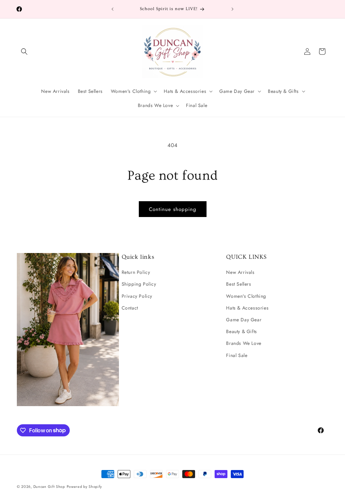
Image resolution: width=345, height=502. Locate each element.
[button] (24, 51)
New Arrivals (240, 272)
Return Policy (136, 272)
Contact (130, 307)
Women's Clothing (246, 296)
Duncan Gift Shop (49, 486)
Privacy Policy (137, 296)
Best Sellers (238, 284)
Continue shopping (172, 209)
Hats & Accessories (247, 307)
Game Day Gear (243, 319)
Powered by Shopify (84, 486)
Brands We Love (243, 343)
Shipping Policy (139, 284)
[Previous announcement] (112, 9)
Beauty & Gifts (241, 331)
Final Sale (236, 355)
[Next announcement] (232, 9)
